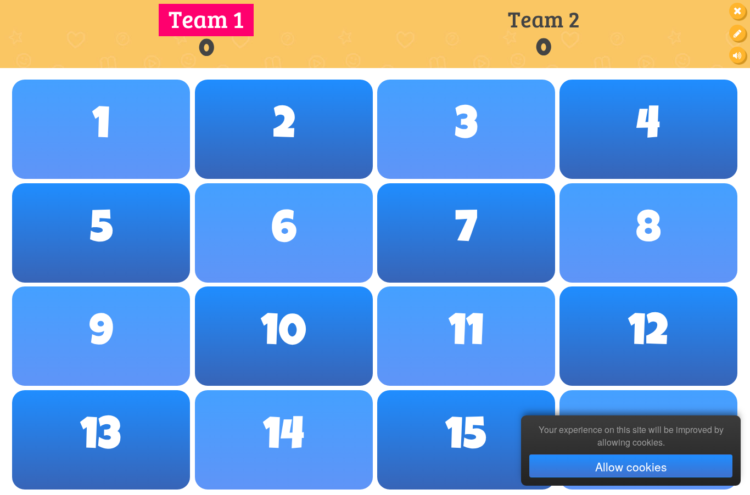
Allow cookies (631, 466)
